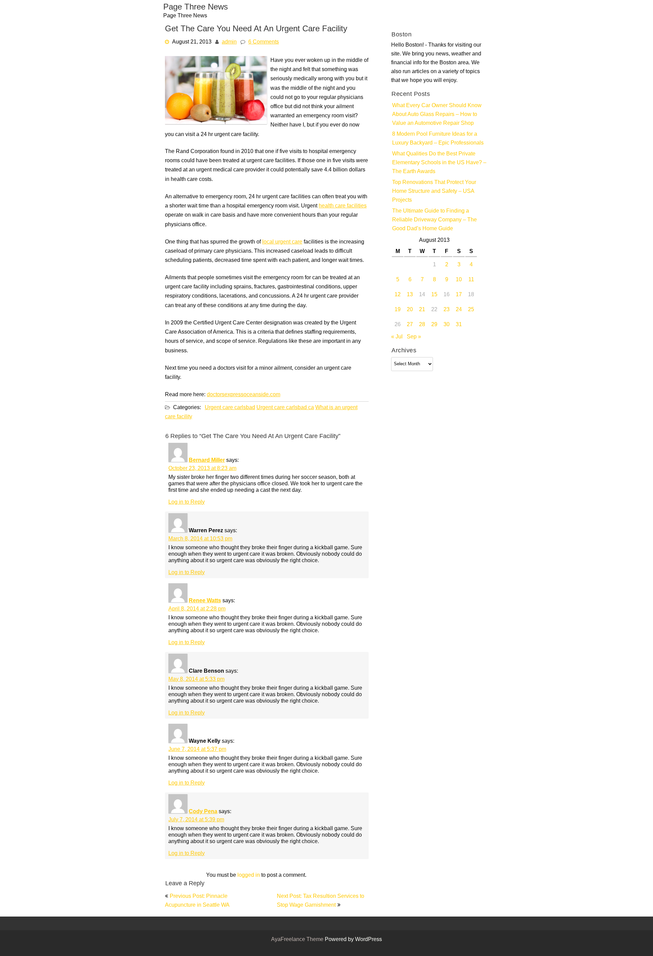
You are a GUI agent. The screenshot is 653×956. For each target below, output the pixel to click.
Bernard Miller (207, 460)
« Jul (397, 337)
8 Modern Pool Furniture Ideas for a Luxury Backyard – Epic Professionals (438, 139)
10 (459, 279)
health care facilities (343, 206)
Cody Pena (203, 811)
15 (434, 294)
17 (459, 294)
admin (229, 42)
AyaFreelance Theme (298, 939)
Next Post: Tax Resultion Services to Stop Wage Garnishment (320, 901)
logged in (248, 875)
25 (471, 309)
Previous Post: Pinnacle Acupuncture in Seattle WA (197, 901)
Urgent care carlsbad (230, 407)
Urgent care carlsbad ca (285, 407)
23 (446, 309)
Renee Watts (205, 601)
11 (471, 279)
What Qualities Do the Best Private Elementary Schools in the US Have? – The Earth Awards (439, 163)
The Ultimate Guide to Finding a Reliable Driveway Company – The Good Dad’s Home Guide (434, 220)
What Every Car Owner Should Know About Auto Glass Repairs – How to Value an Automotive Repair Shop (437, 114)
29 (434, 324)
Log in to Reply (186, 502)
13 (410, 294)
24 (459, 309)
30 (446, 324)
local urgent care (282, 242)
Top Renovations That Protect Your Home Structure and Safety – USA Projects (434, 191)
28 (422, 324)
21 (422, 309)
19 (398, 309)
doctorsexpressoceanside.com (243, 394)
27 (410, 324)
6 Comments (263, 42)
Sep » (414, 337)
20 (410, 309)
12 (398, 294)
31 (459, 324)
